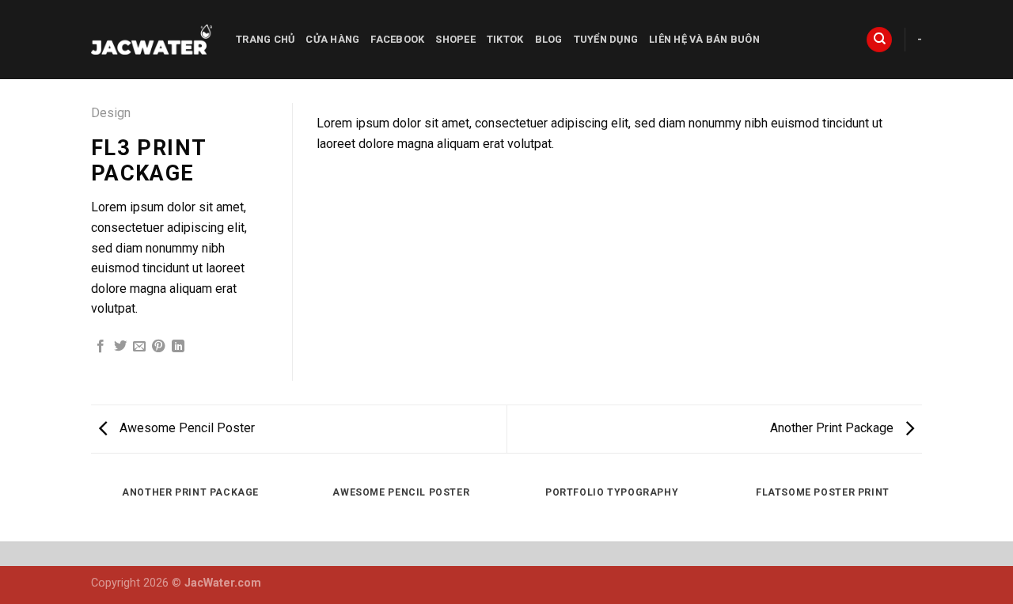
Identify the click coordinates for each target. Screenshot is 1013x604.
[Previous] (348, 118)
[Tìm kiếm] (879, 40)
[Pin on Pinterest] (158, 347)
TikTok (505, 39)
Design (111, 112)
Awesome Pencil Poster (185, 427)
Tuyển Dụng (606, 39)
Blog (549, 39)
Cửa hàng (332, 39)
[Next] (890, 118)
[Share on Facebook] (100, 347)
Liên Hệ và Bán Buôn (704, 39)
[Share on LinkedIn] (178, 347)
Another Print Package (833, 427)
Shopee (455, 39)
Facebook (397, 39)
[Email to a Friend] (139, 347)
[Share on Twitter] (120, 347)
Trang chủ (265, 39)
